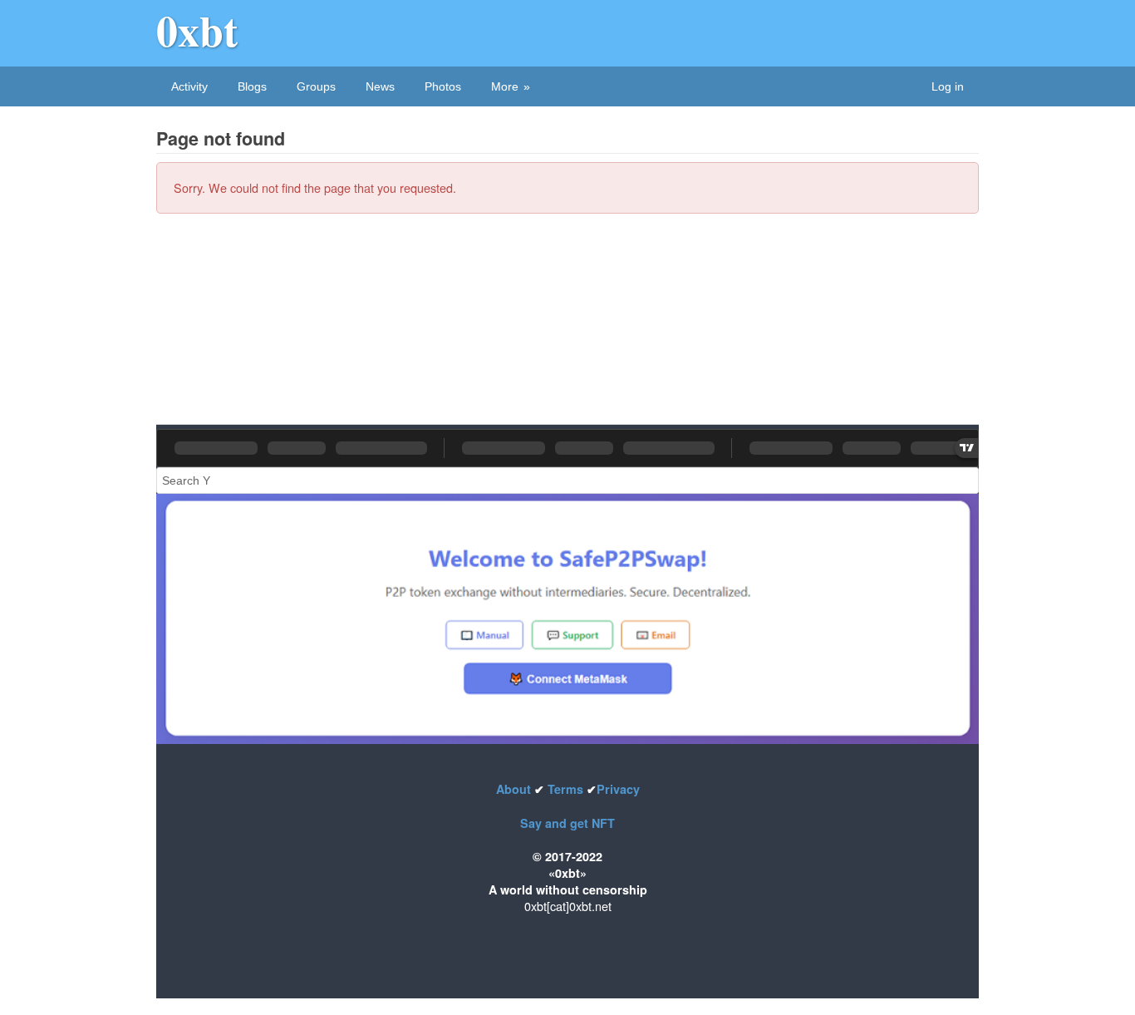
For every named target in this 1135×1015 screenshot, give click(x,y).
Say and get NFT (567, 823)
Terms (565, 789)
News (380, 86)
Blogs (252, 86)
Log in (947, 86)
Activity (189, 86)
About (515, 789)
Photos (443, 86)
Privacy (618, 789)
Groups (316, 86)
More (504, 86)
